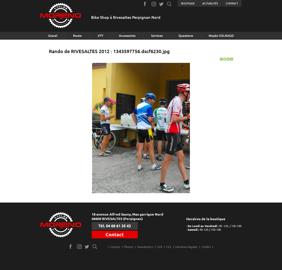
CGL (169, 247)
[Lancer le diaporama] (228, 59)
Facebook (146, 4)
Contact (232, 3)
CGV (159, 247)
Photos (128, 247)
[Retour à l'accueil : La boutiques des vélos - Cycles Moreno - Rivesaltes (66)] (60, 16)
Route (77, 35)
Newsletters (145, 247)
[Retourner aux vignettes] (224, 59)
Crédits (206, 247)
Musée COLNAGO (221, 35)
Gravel (52, 35)
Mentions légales (186, 247)
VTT (100, 35)
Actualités (210, 3)
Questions (186, 35)
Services (157, 35)
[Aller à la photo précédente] (221, 59)
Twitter (161, 4)
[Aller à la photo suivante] (231, 59)
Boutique (188, 3)
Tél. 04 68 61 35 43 (114, 226)
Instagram (154, 4)
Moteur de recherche (169, 4)
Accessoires (127, 35)
